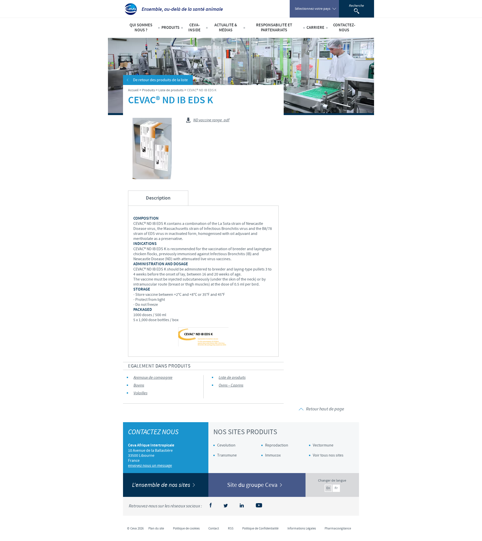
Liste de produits (232, 377)
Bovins (139, 385)
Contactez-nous (344, 28)
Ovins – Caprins (231, 385)
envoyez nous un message (150, 465)
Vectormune (323, 445)
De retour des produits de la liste (160, 79)
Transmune (227, 455)
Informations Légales (301, 528)
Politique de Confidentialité (260, 528)
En (328, 488)
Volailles (140, 393)
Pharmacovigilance (338, 528)
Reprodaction (276, 445)
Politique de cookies (186, 528)
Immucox (273, 455)
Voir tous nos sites (328, 455)
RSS (230, 528)
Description (158, 198)
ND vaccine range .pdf (211, 120)
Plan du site (156, 528)
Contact (213, 528)
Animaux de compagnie (153, 377)
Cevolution (226, 445)
